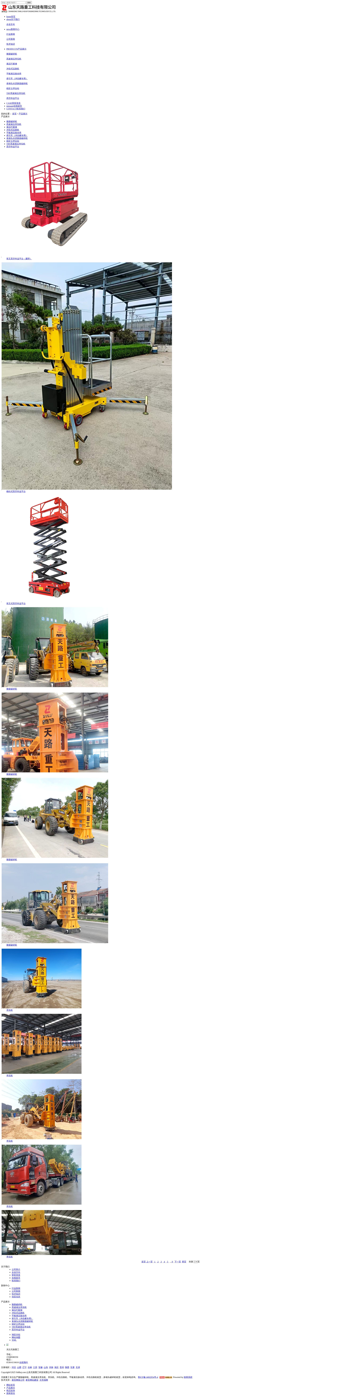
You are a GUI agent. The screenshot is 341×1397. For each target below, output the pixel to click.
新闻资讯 (10, 1393)
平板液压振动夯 (13, 73)
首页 (10, 16)
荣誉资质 (13, 103)
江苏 (35, 1367)
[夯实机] (41, 1007)
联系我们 (15, 109)
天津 (78, 1367)
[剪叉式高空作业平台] (54, 601)
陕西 (67, 1367)
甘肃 (72, 1367)
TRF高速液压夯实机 (15, 93)
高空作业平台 (12, 98)
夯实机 (9, 1010)
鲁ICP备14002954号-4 (148, 1377)
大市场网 (43, 1380)
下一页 (177, 1262)
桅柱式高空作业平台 (16, 491)
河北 (14, 1367)
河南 (51, 1367)
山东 (46, 1367)
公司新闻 (10, 39)
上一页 (149, 1262)
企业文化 (10, 24)
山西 (19, 1367)
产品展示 (16, 49)
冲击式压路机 (12, 69)
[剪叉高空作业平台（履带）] (54, 256)
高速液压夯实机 (13, 59)
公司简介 (16, 1269)
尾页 (184, 1262)
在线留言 (14, 106)
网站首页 (10, 1385)
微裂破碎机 (11, 54)
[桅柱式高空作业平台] (86, 489)
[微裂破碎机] (54, 686)
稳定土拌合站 (12, 88)
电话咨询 (10, 1390)
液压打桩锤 (11, 64)
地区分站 (16, 1334)
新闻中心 (12, 29)
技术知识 (10, 44)
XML (14, 1340)
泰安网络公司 (18, 1380)
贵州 (62, 1367)
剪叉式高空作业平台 (16, 603)
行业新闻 (10, 34)
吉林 (30, 1367)
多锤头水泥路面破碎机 (17, 83)
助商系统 (188, 1377)
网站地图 (16, 1337)
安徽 (40, 1367)
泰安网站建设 (32, 1380)
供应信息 (16, 1297)
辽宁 (24, 1367)
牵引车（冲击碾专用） (17, 78)
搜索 (29, 3)
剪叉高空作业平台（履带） (19, 259)
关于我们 (13, 19)
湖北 (56, 1367)
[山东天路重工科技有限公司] (29, 12)
